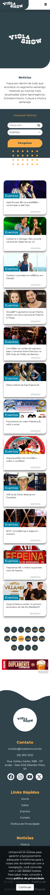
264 (42, 630)
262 (28, 630)
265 (7, 639)
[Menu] (45, 5)
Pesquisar (25, 143)
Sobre (25, 805)
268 (28, 639)
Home (25, 799)
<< (7, 630)
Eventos (25, 811)
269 (35, 639)
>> (35, 648)
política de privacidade (29, 878)
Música (25, 844)
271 (14, 648)
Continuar (25, 887)
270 (42, 639)
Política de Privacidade (25, 823)
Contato (25, 817)
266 (14, 639)
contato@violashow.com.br (25, 748)
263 (35, 630)
